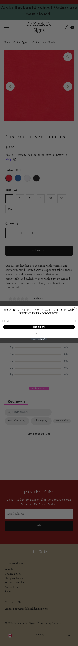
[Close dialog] (74, 308)
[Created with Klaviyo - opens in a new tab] (39, 339)
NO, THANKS (39, 333)
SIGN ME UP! (39, 327)
